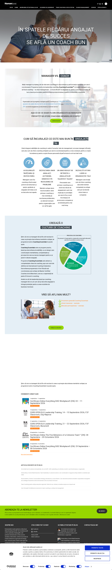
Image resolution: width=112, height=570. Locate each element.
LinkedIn (35, 531)
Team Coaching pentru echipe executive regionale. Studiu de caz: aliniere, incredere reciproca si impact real (48, 484)
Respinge (97, 558)
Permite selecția (97, 553)
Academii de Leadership (47, 7)
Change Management (82, 7)
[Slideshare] (102, 4)
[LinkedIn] (100, 4)
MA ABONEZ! (102, 511)
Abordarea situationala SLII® (29, 7)
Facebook (35, 529)
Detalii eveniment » (34, 405)
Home (16, 7)
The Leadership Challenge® (13, 533)
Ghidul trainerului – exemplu (70, 303)
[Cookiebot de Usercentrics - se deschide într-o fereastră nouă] (11, 566)
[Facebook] (98, 4)
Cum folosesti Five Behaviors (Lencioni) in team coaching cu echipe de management (42, 488)
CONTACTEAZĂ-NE (56, 121)
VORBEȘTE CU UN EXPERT (56, 328)
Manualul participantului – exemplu (72, 306)
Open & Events (102, 7)
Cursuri (93, 7)
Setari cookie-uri (35, 536)
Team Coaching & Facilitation (65, 7)
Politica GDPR (34, 534)
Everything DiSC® (12, 531)
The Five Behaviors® (23, 531)
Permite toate (97, 548)
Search (106, 4)
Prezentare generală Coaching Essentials (74, 301)
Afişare (87, 566)
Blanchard (24, 529)
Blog (11, 7)
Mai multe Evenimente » (27, 454)
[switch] (48, 566)
